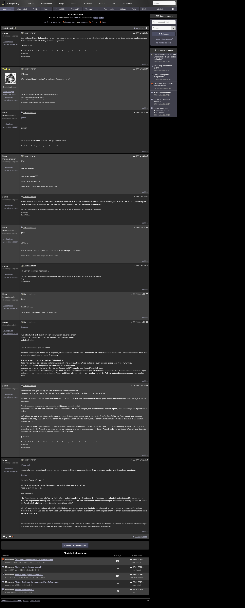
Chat (101, 4)
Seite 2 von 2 (7, 28)
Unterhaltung (161, 9)
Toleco (138, 562)
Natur (134, 9)
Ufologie (123, 9)
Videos (73, 4)
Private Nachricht (9, 95)
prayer (5, 33)
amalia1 (8, 585)
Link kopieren (8, 42)
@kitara (24, 475)
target (4, 460)
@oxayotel (25, 465)
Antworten (83, 22)
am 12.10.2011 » (136, 590)
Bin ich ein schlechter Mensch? (29, 567)
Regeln (25, 601)
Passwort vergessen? (164, 39)
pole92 (8, 562)
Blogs (61, 4)
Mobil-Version (35, 601)
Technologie (109, 9)
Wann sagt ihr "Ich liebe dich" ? (163, 68)
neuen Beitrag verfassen (76, 545)
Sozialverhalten (76, 17)
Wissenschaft (22, 9)
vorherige (139, 28)
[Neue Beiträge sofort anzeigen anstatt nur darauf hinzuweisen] (11, 537)
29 (42, 577)
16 (44, 562)
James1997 (9, 570)
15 (42, 562)
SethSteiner (138, 577)
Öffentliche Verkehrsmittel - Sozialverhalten (34, 560)
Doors (138, 592)
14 (39, 562)
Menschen (7, 9)
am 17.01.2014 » (136, 567)
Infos (104, 22)
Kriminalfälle (60, 9)
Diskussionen (46, 4)
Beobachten (70, 22)
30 (44, 577)
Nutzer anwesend (164, 16)
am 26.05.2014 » (136, 560)
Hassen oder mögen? (24, 590)
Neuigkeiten (127, 4)
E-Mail (101, 17)
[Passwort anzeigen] (173, 29)
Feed (95, 17)
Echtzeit (31, 4)
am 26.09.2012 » (136, 582)
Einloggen (165, 34)
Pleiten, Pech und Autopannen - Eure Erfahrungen (37, 582)
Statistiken (88, 4)
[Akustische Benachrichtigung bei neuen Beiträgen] (5, 537)
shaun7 (8, 577)
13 (37, 562)
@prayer (24, 327)
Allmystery (13, 3)
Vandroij (6, 69)
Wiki (113, 4)
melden (145, 64)
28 (39, 577)
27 (37, 577)
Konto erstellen (165, 43)
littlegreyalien (10, 592)
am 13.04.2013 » (136, 575)
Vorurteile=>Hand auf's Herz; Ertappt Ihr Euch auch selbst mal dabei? (165, 58)
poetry (5, 322)
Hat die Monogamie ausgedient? (29, 575)
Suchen (95, 22)
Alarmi (138, 570)
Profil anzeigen (8, 92)
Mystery (46, 9)
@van (23, 118)
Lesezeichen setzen (10, 44)
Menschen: (10, 560)
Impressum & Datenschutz (11, 601)
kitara (4, 113)
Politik (35, 9)
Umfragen (146, 9)
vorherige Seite (141, 537)
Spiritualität (75, 9)
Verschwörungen (92, 9)
